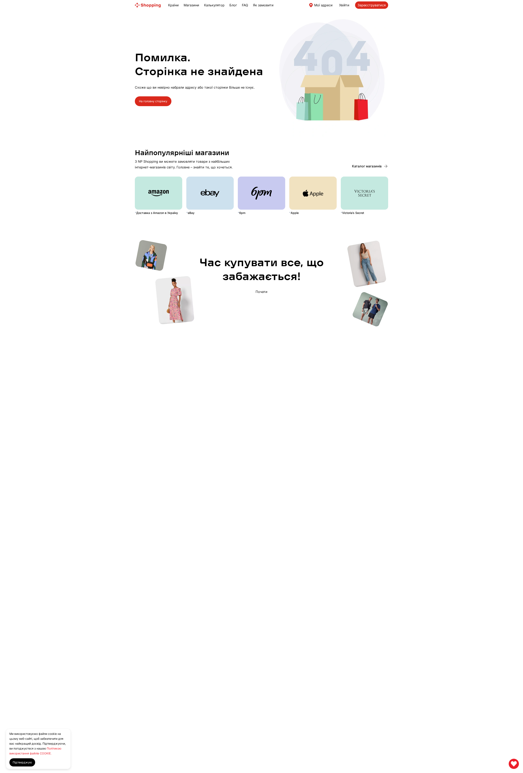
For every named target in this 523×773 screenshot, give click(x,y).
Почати (261, 291)
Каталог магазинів (367, 166)
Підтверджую (22, 762)
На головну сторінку (153, 101)
